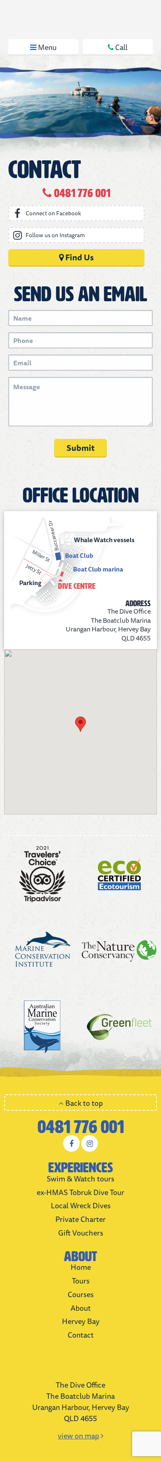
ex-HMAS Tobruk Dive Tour (80, 1192)
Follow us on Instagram (55, 235)
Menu (46, 47)
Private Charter (80, 1219)
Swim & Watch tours (80, 1178)
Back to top (83, 1103)
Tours (81, 1280)
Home (81, 1267)
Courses (81, 1294)
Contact (81, 1335)
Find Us (79, 257)
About (81, 1308)
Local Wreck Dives (81, 1205)
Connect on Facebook (53, 213)
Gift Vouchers (80, 1232)
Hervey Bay (80, 1321)
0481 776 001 (81, 1127)
